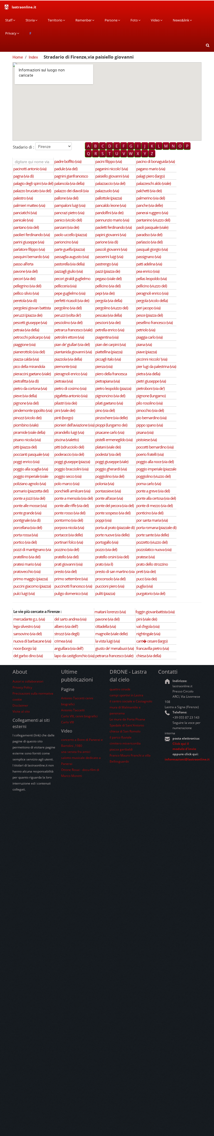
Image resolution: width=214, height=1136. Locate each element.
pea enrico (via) (147, 271)
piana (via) (144, 344)
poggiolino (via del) (109, 476)
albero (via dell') (66, 626)
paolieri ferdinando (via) (31, 234)
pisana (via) (144, 432)
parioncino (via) (66, 242)
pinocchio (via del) (150, 410)
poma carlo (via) (148, 483)
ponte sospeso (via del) (112, 512)
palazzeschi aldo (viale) (153, 183)
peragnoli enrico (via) (152, 293)
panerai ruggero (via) (152, 212)
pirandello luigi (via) (69, 432)
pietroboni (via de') (150, 388)
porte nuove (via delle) (112, 534)
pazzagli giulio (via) (68, 271)
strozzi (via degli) (66, 633)
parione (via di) (106, 242)
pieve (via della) (25, 395)
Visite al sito (21, 711)
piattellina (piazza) (108, 351)
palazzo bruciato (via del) (32, 190)
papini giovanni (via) (110, 234)
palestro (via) (23, 198)
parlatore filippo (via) (29, 249)
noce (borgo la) (24, 648)
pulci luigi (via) (23, 593)
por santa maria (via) (152, 520)
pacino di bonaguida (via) (155, 161)
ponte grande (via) (27, 512)
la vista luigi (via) (107, 641)
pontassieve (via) (108, 490)
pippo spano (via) (149, 425)
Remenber (83, 20)
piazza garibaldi (121, 749)
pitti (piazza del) (25, 447)
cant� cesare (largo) (151, 641)
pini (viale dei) (64, 410)
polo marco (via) (66, 483)
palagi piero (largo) (150, 176)
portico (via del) (25, 542)
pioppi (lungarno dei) (111, 425)
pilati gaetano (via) (109, 403)
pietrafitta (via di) (25, 381)
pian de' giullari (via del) (72, 344)
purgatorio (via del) (150, 593)
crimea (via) (63, 641)
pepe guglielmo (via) (69, 293)
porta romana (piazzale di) (156, 527)
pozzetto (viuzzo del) (151, 542)
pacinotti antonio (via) (29, 168)
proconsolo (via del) (110, 578)
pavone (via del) (25, 271)
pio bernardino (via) (151, 417)
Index (33, 57)
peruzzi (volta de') (67, 315)
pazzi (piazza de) (107, 271)
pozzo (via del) (106, 549)
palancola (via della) (69, 183)
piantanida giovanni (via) (73, 351)
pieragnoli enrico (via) (70, 373)
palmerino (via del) (150, 198)
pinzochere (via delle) (111, 417)
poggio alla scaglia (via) (30, 469)
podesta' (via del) (108, 454)
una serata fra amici (75, 751)
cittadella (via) (105, 626)
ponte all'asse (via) (109, 498)
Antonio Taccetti (73, 710)
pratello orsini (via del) (112, 556)
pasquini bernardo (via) (31, 256)
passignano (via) (148, 256)
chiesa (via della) (148, 655)
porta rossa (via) (25, 534)
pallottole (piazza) (108, 198)
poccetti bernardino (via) (154, 447)
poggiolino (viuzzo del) (153, 476)
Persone (111, 20)
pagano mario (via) (150, 168)
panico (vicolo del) (68, 220)
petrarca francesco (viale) (73, 329)
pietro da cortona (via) (30, 388)
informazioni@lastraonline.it (187, 759)
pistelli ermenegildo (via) (113, 439)
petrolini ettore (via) (69, 337)
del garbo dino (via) (28, 655)
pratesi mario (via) (27, 564)
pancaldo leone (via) (110, 205)
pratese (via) (145, 556)
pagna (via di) (23, 176)
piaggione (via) (24, 344)
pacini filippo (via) (108, 161)
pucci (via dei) (146, 578)
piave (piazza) (146, 351)
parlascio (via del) (149, 242)
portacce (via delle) (68, 534)
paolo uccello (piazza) (70, 234)
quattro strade (120, 689)
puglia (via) (144, 586)
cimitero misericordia (125, 743)
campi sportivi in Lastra (126, 695)
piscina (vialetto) (66, 439)
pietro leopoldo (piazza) (113, 388)
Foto (134, 20)
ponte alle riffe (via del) (71, 505)
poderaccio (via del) (69, 454)
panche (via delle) (149, 205)
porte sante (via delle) (152, 534)
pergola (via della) (108, 300)
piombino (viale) (25, 425)
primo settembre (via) (70, 578)
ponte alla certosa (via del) (156, 498)
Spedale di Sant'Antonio (127, 725)
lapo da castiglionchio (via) (74, 655)
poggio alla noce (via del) (155, 461)
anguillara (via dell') (68, 648)
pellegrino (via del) (27, 285)
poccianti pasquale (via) (31, 454)
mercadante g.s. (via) (29, 619)
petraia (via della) (26, 329)
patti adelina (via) (149, 263)
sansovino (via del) (27, 633)
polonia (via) (104, 483)
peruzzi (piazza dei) (27, 315)
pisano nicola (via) (26, 439)
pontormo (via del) (68, 520)
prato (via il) (104, 564)
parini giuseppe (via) (28, 242)
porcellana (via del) (27, 527)
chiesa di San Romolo (125, 731)
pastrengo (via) (106, 263)
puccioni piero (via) (109, 586)
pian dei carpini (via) (110, 344)
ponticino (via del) (149, 512)
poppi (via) (103, 520)
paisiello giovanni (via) (112, 176)
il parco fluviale (121, 737)
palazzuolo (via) (107, 190)
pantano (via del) (26, 227)
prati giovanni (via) (68, 564)
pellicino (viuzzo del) (151, 285)
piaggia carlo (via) (149, 337)
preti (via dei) (146, 571)
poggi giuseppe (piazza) (72, 461)
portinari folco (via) (68, 542)
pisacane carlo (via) (109, 432)
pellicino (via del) (107, 285)
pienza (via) (103, 366)
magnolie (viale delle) (111, 633)
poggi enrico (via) (26, 461)
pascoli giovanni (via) (111, 249)
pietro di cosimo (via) (70, 388)
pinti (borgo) (63, 417)
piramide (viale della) (29, 432)
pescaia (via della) (108, 315)
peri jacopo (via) (148, 307)
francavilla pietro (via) (152, 648)
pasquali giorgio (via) (152, 249)
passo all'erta (23, 263)
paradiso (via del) (149, 234)
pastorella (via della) (69, 263)
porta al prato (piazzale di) (114, 527)
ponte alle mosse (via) (29, 505)
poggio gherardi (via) (111, 469)
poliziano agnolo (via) (29, 483)
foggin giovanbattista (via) (154, 611)
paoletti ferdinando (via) (113, 227)
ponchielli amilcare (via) (72, 490)
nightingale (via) (148, 633)
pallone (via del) (66, 198)
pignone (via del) (25, 403)
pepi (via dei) (104, 293)
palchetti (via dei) (149, 190)
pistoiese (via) (146, 439)
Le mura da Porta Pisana (127, 719)
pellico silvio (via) (26, 293)
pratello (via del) (66, 556)
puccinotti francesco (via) (73, 586)
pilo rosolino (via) (149, 403)
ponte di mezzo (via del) (154, 505)
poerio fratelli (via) (149, 454)
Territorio (55, 20)
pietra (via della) (148, 373)
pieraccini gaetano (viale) (32, 373)
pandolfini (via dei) (109, 212)
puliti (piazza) (105, 593)
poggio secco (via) (67, 476)
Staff (9, 20)
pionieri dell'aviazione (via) (74, 425)
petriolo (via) (145, 329)
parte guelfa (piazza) (69, 249)
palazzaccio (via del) (110, 183)
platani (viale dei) (108, 447)
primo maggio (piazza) (30, 578)
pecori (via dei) (24, 278)
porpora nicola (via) (69, 527)
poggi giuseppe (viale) (111, 461)
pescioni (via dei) (107, 322)
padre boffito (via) (67, 161)
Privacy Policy (22, 687)
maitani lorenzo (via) (110, 611)
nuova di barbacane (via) (32, 641)
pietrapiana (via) (107, 381)
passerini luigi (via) (109, 256)
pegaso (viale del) (108, 278)
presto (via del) (65, 571)
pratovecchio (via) (26, 571)
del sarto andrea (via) (70, 619)
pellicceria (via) (65, 285)
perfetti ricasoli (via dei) (71, 300)
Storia (30, 20)
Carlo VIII (67, 722)
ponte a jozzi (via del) (29, 498)
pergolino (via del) (67, 307)
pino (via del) (105, 410)
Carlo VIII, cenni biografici (79, 716)
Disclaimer (20, 705)
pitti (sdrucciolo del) (69, 447)
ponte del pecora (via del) (114, 505)
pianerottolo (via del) (29, 351)
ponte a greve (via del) (153, 490)
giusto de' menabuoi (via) (114, 648)
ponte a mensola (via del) (73, 498)
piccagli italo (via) (108, 359)
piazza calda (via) (26, 359)
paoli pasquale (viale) (152, 227)
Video (155, 20)
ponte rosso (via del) (69, 512)
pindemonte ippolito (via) (32, 410)
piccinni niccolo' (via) (151, 359)
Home (18, 57)
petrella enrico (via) (109, 329)
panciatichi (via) (25, 212)
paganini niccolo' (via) (111, 168)
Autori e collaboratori (28, 681)
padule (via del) (65, 168)
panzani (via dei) (66, 227)
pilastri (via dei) (65, 403)
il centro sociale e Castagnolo (131, 701)
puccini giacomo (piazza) (32, 586)
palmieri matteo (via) (29, 205)
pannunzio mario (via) (112, 220)
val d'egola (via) (147, 626)
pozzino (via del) (66, 549)
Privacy (10, 33)
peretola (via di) (25, 300)
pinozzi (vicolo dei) (27, 417)
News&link (181, 20)
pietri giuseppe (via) (151, 381)
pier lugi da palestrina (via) (156, 366)
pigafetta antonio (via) (70, 395)
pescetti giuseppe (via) (30, 322)
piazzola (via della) (68, 359)
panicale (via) (23, 220)
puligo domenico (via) (70, 593)
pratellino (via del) (26, 556)
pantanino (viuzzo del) (153, 220)
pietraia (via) (63, 381)
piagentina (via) (106, 337)
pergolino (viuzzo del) (111, 307)
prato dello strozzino (152, 564)
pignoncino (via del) (110, 395)
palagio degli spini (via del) (33, 183)
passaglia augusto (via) (71, 256)
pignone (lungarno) (150, 395)
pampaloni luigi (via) (69, 205)
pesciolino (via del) (68, 322)
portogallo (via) (106, 542)
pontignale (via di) (26, 520)
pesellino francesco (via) (154, 322)
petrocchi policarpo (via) (31, 337)
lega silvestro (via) (26, 626)
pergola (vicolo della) (152, 300)
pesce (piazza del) (149, 315)
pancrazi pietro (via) (69, 212)
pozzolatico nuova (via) (153, 549)
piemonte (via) (65, 366)
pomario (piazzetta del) (30, 490)
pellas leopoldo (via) (151, 278)
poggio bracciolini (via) (71, 469)
